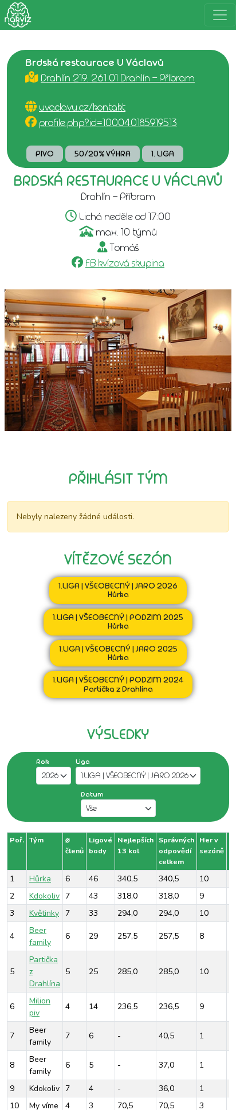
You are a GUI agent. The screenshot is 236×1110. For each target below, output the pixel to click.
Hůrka (40, 878)
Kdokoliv (44, 896)
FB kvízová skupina (124, 263)
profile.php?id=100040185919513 (108, 122)
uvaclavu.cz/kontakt (82, 107)
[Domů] (16, 15)
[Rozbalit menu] (220, 14)
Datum (92, 794)
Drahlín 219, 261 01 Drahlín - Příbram (118, 78)
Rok (42, 762)
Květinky (44, 913)
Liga (83, 762)
